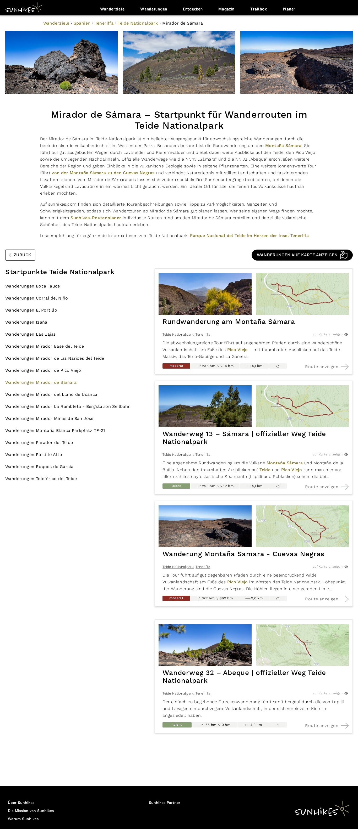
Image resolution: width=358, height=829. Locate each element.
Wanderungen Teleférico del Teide (41, 478)
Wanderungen (153, 9)
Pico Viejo (237, 349)
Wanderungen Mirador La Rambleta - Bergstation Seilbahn (68, 406)
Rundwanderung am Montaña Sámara (228, 322)
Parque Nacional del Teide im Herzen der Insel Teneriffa (249, 235)
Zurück (22, 255)
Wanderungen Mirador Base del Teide (44, 346)
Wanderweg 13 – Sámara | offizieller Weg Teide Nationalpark (244, 438)
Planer (289, 9)
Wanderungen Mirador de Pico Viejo (43, 370)
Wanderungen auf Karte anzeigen (297, 255)
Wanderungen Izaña (26, 322)
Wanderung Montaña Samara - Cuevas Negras (243, 554)
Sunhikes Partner (164, 803)
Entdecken (193, 9)
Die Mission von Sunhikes (31, 811)
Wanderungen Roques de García (39, 466)
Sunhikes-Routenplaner (95, 218)
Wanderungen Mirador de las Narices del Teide (54, 358)
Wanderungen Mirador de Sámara (41, 382)
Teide (264, 469)
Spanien (83, 23)
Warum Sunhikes (23, 819)
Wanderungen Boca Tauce (32, 286)
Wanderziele (112, 9)
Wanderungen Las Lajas (30, 334)
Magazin (226, 9)
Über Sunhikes (21, 803)
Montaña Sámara (283, 145)
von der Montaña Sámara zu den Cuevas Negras (103, 173)
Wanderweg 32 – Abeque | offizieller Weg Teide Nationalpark (244, 677)
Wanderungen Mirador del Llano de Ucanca (51, 394)
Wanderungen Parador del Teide (39, 442)
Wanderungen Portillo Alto (33, 454)
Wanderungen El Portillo (31, 310)
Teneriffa (105, 23)
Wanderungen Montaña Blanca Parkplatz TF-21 (55, 430)
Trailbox (258, 9)
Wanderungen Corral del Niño (36, 298)
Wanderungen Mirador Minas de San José (49, 418)
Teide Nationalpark (138, 23)
